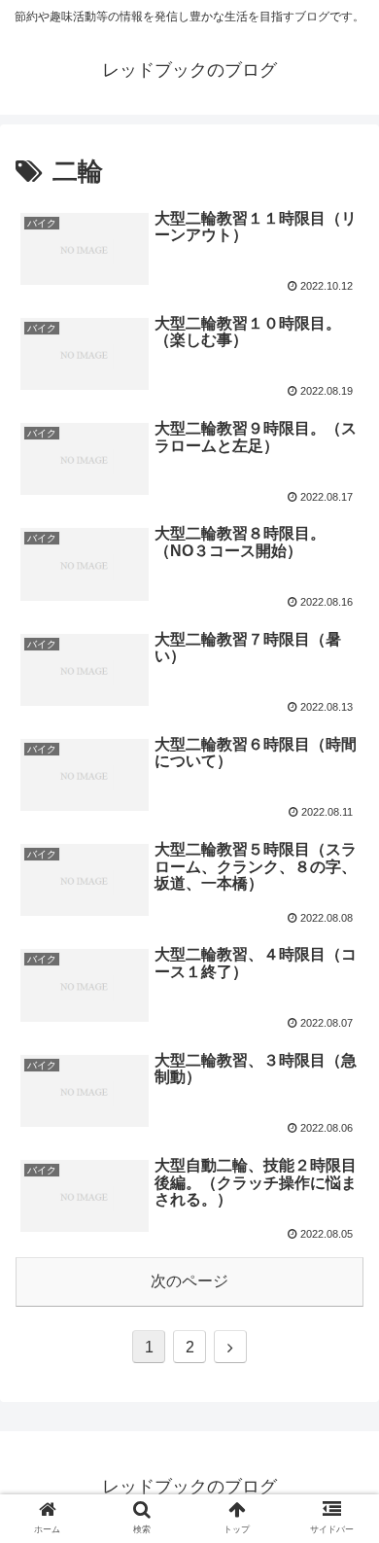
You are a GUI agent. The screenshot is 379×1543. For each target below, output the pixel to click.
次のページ (189, 1281)
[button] (341, 1522)
